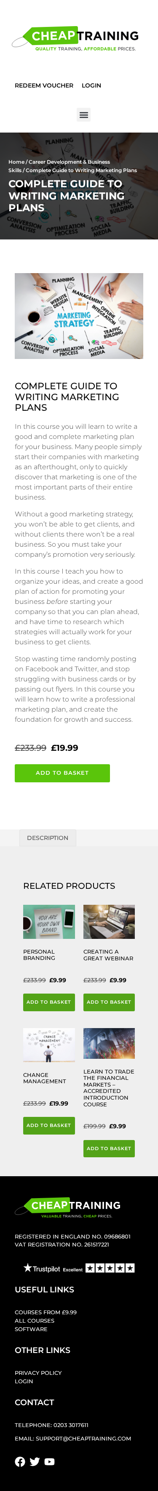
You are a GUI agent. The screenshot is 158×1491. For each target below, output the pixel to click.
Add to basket (62, 773)
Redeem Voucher (44, 85)
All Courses (34, 1321)
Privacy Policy (38, 1373)
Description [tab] (47, 838)
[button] (84, 115)
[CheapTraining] (75, 38)
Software (31, 1329)
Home (16, 162)
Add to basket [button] (49, 1002)
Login (91, 85)
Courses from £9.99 (46, 1312)
